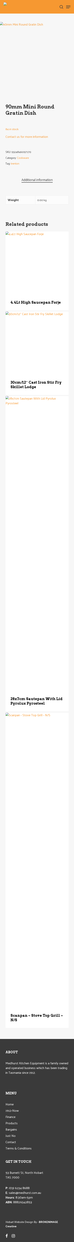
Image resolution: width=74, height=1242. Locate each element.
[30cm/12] (37, 343)
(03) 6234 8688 (19, 1188)
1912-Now (12, 1110)
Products (12, 1123)
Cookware (23, 157)
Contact (11, 1142)
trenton (15, 163)
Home (10, 1104)
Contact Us (17, 307)
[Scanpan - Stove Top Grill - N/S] (37, 860)
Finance (10, 1116)
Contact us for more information (27, 136)
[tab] (37, 179)
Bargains (11, 1129)
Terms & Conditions (19, 1148)
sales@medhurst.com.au (25, 1192)
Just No (11, 1135)
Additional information (37, 180)
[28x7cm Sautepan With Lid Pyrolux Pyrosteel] (37, 543)
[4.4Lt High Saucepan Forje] (37, 263)
